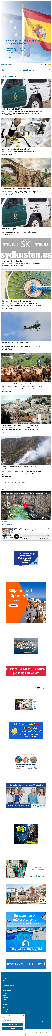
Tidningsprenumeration (8, 985)
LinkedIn (5, 1012)
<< (1, 482)
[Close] (23, 1015)
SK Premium (6, 978)
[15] (6, 482)
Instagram (5, 1007)
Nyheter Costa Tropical (30, 1033)
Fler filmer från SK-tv (7, 521)
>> (26, 482)
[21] (20, 482)
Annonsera (5, 999)
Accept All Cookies (12, 1024)
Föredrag (5, 997)
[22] (22, 482)
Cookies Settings (12, 1031)
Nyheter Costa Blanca (43, 1033)
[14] (4, 482)
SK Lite (5, 983)
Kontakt (5, 995)
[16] (8, 482)
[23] (24, 482)
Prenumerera (4, 64)
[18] (13, 482)
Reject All (12, 1028)
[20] (17, 482)
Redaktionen (6, 993)
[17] (10, 482)
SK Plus (5, 981)
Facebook (5, 1009)
